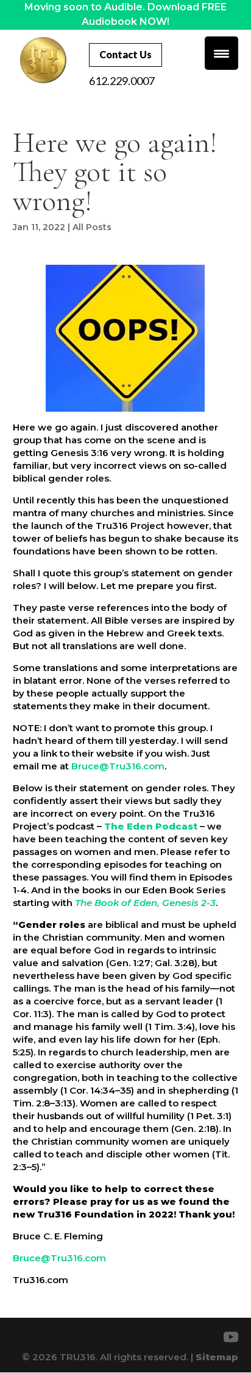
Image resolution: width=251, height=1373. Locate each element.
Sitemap (217, 1357)
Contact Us (125, 54)
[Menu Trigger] (221, 53)
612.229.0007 (122, 81)
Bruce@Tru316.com (117, 766)
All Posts (91, 227)
